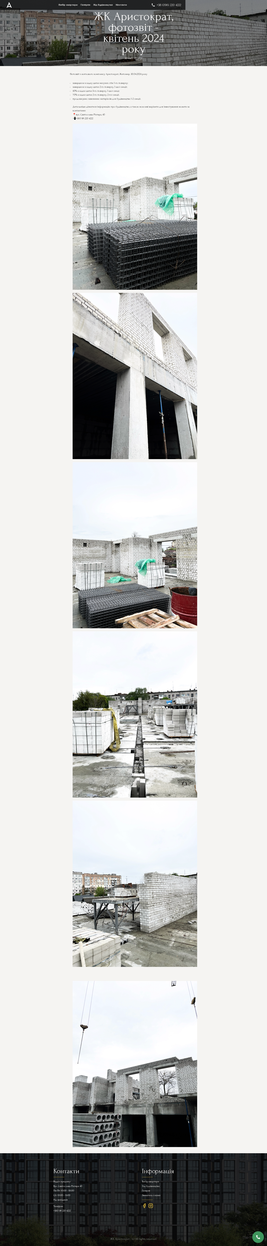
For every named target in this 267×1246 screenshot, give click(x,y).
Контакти (121, 4)
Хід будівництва (103, 4)
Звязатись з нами (151, 1195)
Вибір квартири (68, 4)
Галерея (85, 4)
